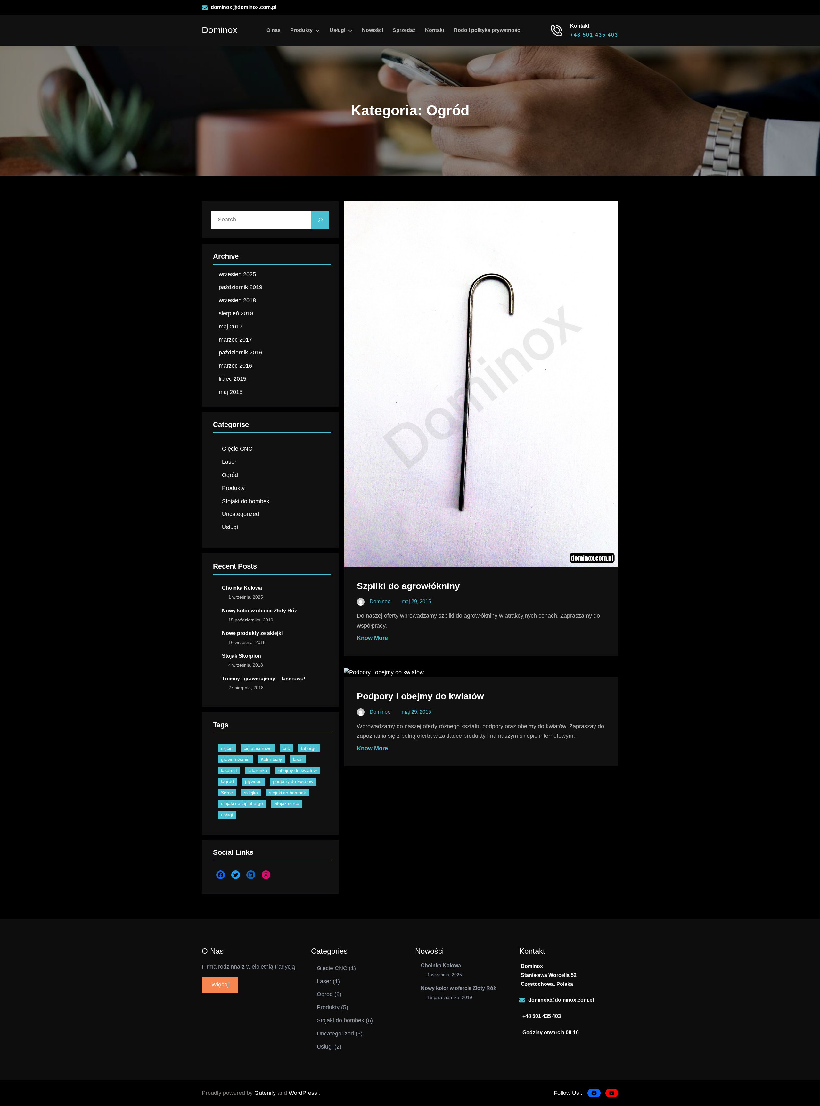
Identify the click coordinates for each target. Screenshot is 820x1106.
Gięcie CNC (237, 448)
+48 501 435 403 (594, 34)
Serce (227, 792)
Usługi (230, 527)
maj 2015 (230, 392)
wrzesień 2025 (237, 274)
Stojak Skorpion (241, 656)
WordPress (304, 1093)
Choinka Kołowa (242, 588)
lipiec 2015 (232, 379)
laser (298, 759)
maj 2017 (230, 326)
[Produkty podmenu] (317, 30)
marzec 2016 (235, 365)
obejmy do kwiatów (297, 770)
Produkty (233, 488)
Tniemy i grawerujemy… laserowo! (263, 678)
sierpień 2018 (236, 313)
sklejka (251, 792)
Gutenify (265, 1093)
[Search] (320, 220)
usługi (227, 814)
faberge (309, 748)
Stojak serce (286, 803)
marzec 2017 (235, 340)
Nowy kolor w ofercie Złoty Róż (259, 610)
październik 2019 (240, 287)
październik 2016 (240, 352)
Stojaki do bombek (245, 501)
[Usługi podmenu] (350, 30)
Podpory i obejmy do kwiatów (420, 696)
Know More (372, 638)
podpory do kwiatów (293, 781)
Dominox (219, 30)
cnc (286, 748)
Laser (229, 462)
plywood (253, 781)
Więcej (220, 984)
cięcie (227, 748)
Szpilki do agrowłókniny (408, 586)
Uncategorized (240, 514)
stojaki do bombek (287, 792)
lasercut (229, 770)
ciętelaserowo (258, 748)
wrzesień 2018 (237, 300)
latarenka (257, 770)
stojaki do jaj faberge (242, 803)
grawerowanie (235, 759)
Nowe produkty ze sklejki (252, 633)
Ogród (230, 475)
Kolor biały (271, 759)
